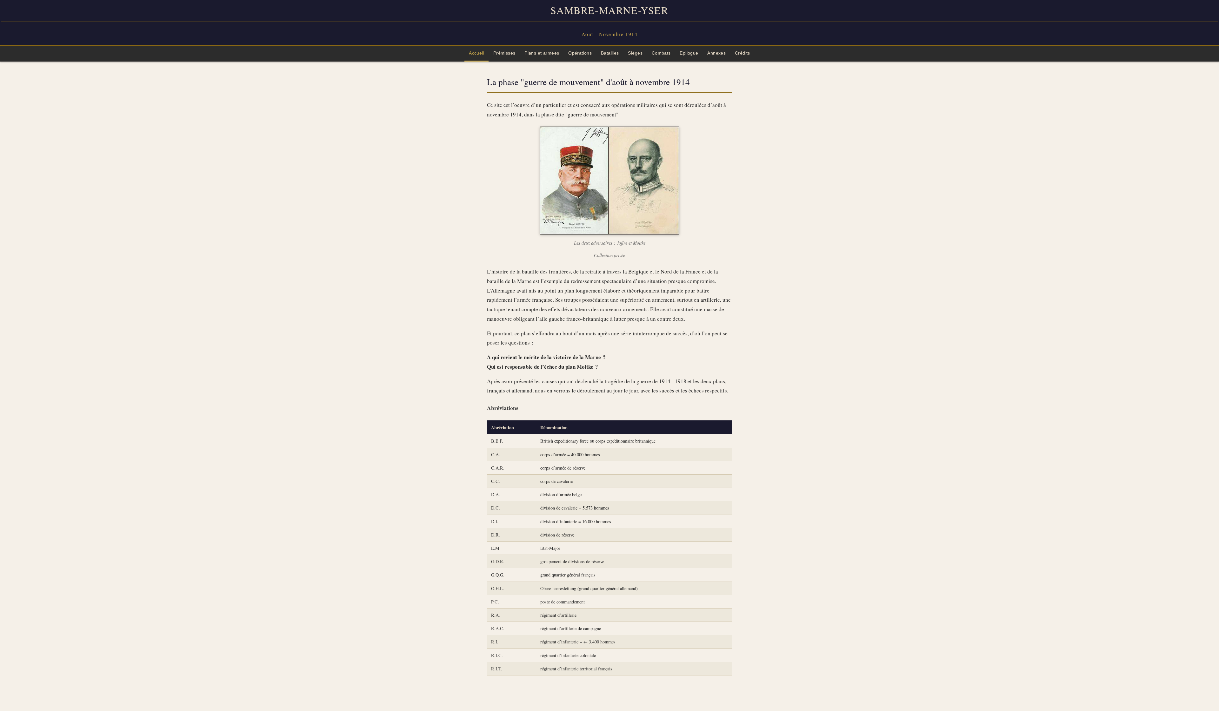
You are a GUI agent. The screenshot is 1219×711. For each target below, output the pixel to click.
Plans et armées (541, 53)
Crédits (742, 53)
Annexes (716, 53)
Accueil (476, 53)
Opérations (580, 53)
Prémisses (504, 53)
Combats (661, 53)
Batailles (610, 53)
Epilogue (689, 53)
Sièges (635, 53)
